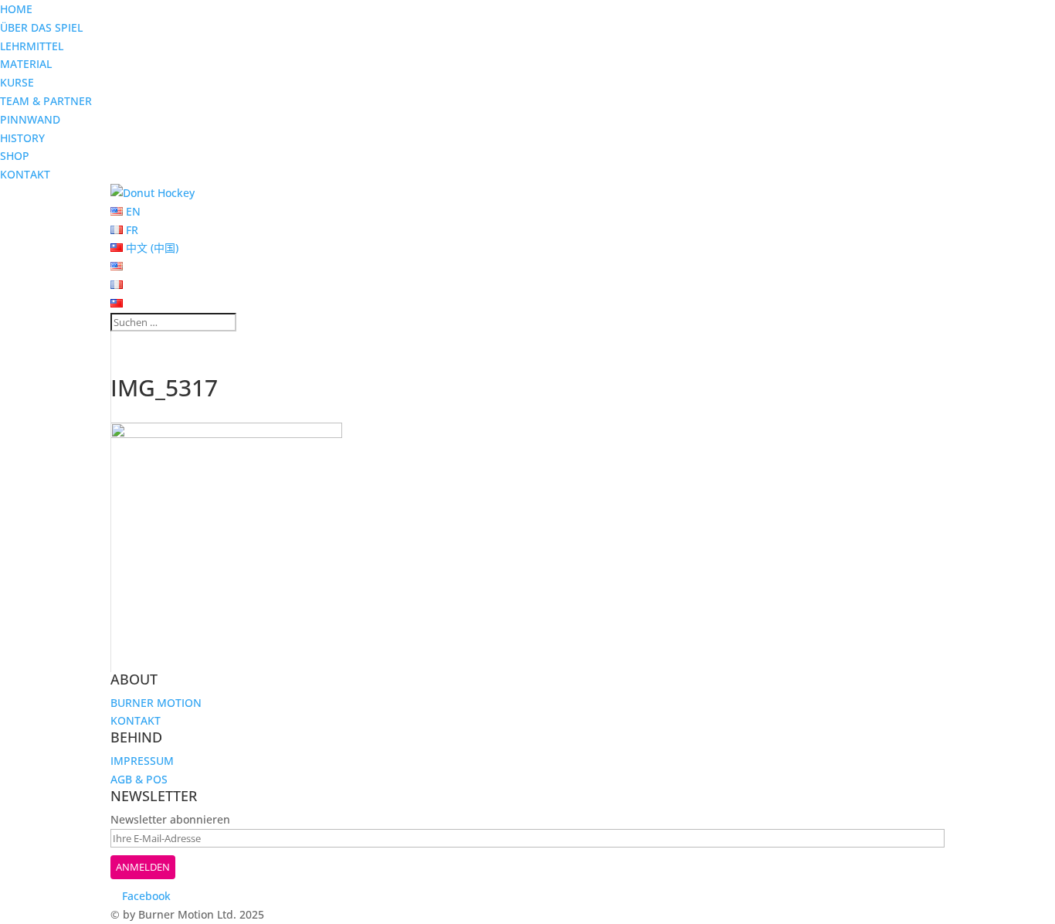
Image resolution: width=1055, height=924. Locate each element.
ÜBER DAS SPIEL (41, 27)
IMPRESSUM (142, 760)
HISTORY (22, 138)
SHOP (14, 155)
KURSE (17, 82)
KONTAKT (25, 174)
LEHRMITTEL (31, 46)
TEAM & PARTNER (46, 100)
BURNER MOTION (156, 702)
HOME (16, 9)
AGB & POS (139, 779)
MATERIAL (26, 63)
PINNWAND (30, 119)
